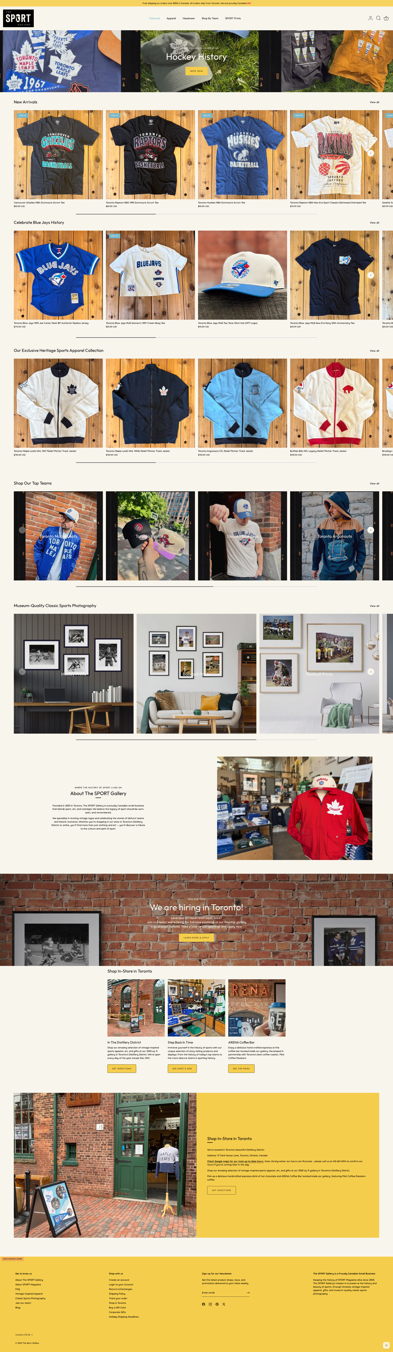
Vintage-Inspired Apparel (29, 1293)
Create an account (119, 1279)
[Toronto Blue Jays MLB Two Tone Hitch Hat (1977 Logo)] (242, 275)
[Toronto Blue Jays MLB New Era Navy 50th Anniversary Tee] (334, 275)
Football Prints (319, 674)
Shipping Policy (117, 1293)
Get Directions (221, 1190)
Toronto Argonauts (334, 536)
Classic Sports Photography (30, 1298)
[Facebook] (187, 705)
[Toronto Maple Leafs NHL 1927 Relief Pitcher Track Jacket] (58, 403)
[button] (22, 153)
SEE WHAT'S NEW (182, 1068)
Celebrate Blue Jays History (39, 222)
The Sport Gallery (31, 1343)
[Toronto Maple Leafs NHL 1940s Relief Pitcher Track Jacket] (150, 403)
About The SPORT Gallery (29, 1279)
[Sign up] (248, 1292)
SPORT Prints (233, 18)
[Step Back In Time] (196, 1008)
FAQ (17, 1289)
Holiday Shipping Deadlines (124, 1316)
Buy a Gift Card (117, 1307)
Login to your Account (121, 1284)
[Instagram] (193, 705)
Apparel (171, 18)
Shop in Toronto (117, 1302)
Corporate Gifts (117, 1312)
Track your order (118, 1298)
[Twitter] (205, 705)
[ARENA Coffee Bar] (257, 1008)
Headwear (189, 18)
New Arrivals (25, 101)
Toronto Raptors (150, 536)
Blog (17, 1307)
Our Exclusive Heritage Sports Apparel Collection (58, 350)
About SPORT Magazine (28, 1284)
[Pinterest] (199, 705)
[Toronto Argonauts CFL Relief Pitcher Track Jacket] (242, 403)
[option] (196, 46)
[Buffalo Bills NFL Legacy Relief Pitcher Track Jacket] (334, 403)
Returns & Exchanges (120, 1289)
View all (374, 102)
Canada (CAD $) (22, 1335)
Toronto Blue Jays (242, 536)
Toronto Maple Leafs (58, 536)
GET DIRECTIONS (121, 1068)
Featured (154, 18)
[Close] (227, 642)
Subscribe (196, 696)
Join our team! (23, 1302)
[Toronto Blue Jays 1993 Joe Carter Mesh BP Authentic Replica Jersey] (58, 275)
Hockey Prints (73, 674)
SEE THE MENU (241, 1068)
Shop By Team (210, 18)
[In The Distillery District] (136, 1008)
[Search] (378, 18)
